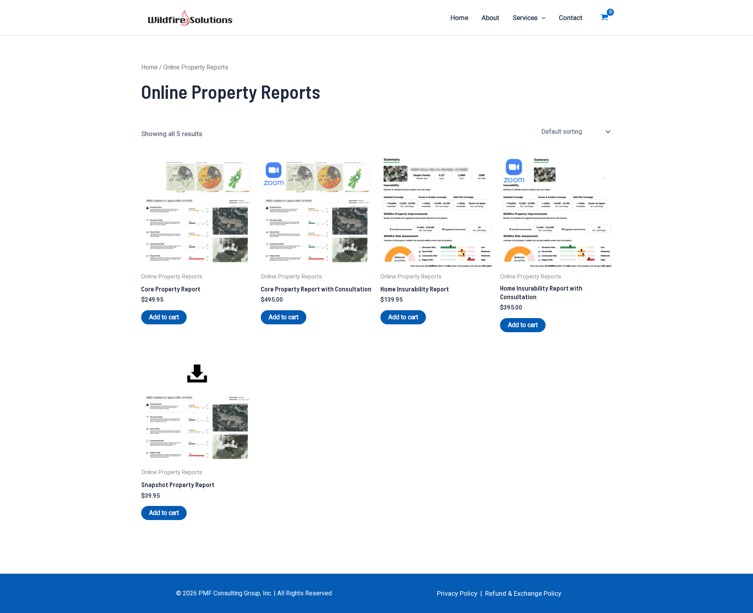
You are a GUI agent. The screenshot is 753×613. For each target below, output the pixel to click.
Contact (570, 18)
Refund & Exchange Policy (523, 593)
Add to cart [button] (164, 317)
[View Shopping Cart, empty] (604, 18)
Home (459, 18)
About (490, 18)
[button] (542, 17)
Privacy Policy (457, 593)
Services (525, 18)
